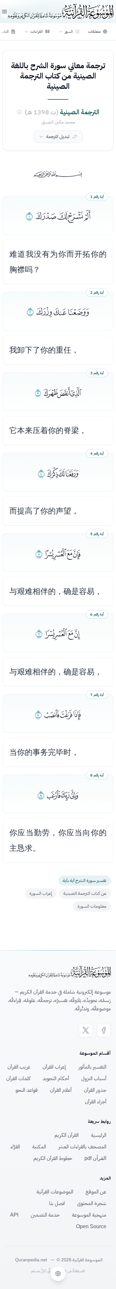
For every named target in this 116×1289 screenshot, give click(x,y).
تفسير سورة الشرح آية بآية (84, 880)
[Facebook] (104, 1030)
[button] (69, 31)
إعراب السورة (40, 893)
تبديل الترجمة (58, 136)
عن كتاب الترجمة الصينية (84, 893)
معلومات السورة (91, 906)
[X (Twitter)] (86, 1030)
